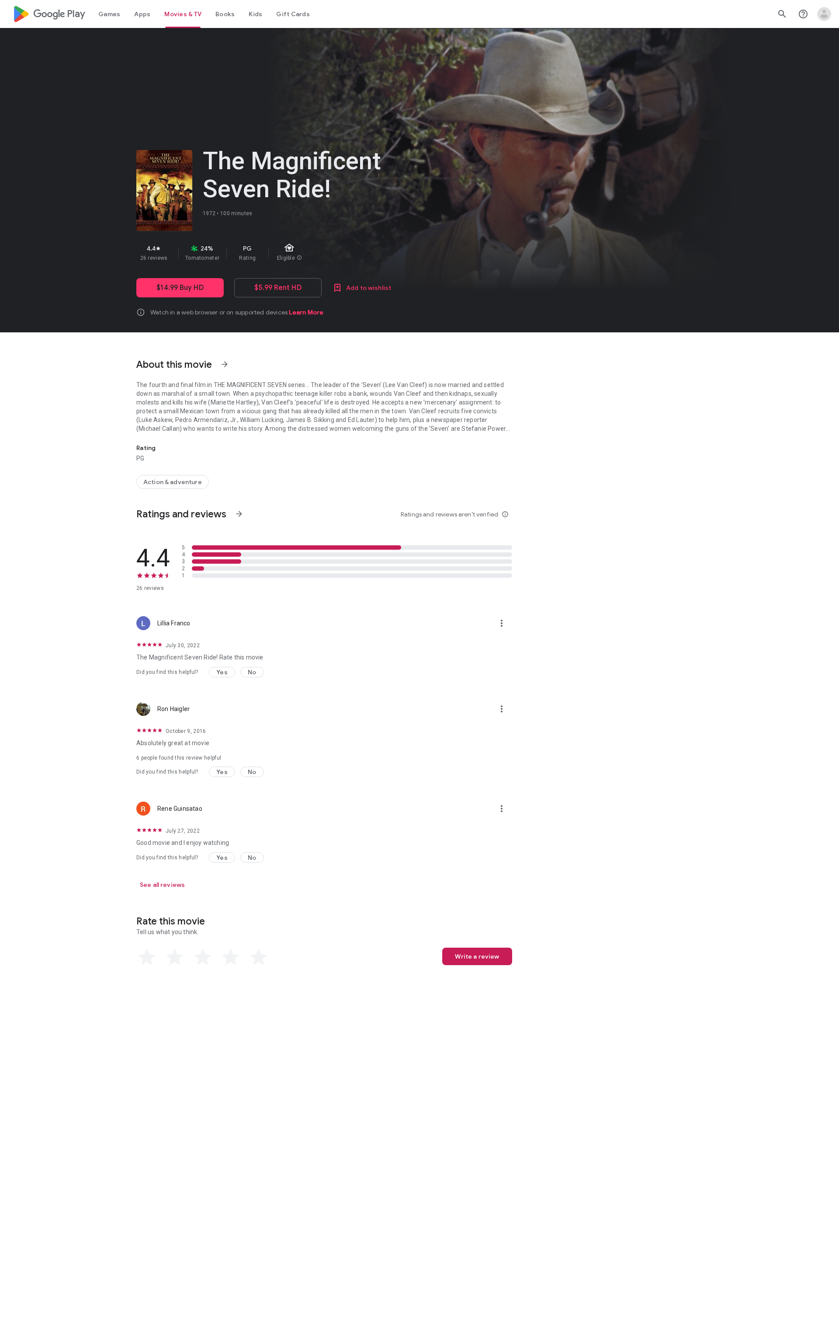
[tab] (109, 14)
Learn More (306, 312)
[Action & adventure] (172, 481)
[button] (222, 672)
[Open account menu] (824, 13)
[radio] (146, 957)
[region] (291, 252)
